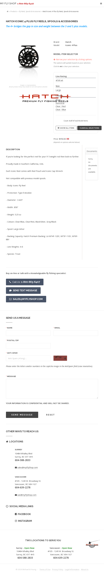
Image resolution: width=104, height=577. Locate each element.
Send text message (25, 290)
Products (13, 11)
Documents (92, 151)
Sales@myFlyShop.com (28, 299)
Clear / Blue (61, 109)
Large (58, 90)
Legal (72, 569)
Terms (45, 569)
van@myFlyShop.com (26, 494)
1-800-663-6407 (26, 281)
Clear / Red (61, 106)
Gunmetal (60, 103)
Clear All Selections (89, 128)
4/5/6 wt (59, 80)
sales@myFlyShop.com (27, 467)
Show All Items (67, 128)
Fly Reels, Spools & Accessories (30, 11)
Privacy (57, 569)
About (84, 569)
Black (58, 99)
